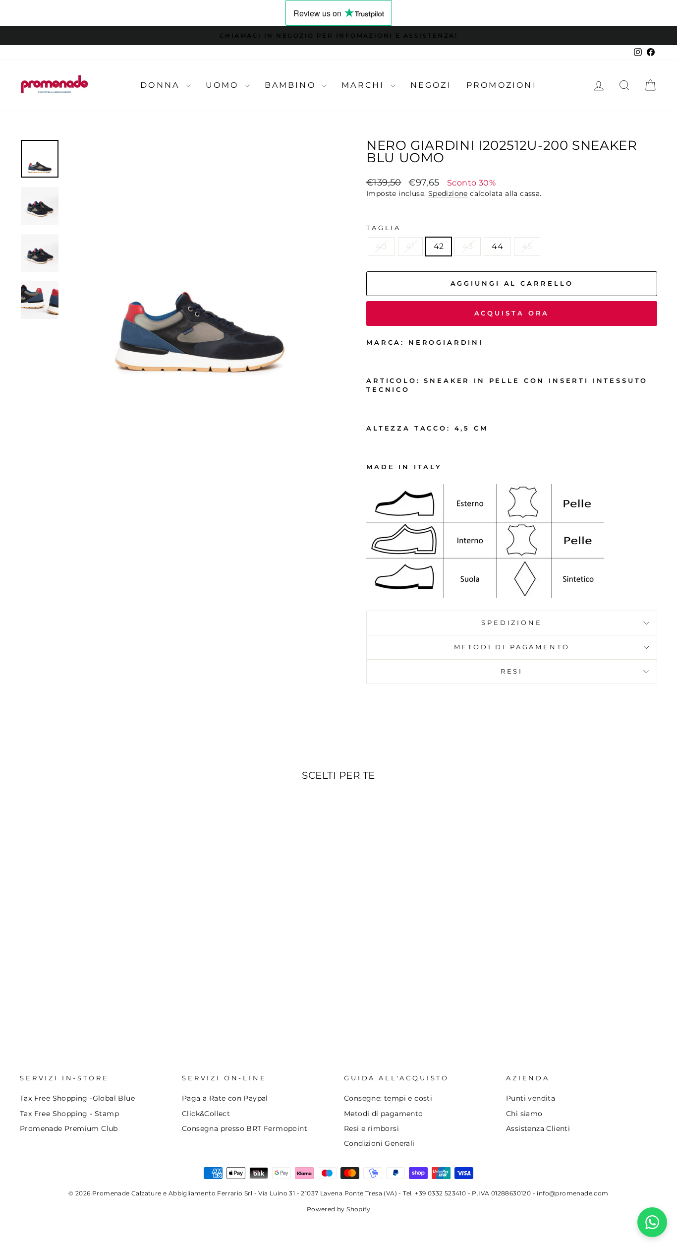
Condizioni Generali (379, 1143)
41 (410, 246)
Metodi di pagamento (383, 1114)
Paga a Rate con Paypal (225, 1098)
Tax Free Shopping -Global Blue (77, 1098)
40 (381, 246)
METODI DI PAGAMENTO (512, 647)
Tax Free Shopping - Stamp (69, 1114)
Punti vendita (530, 1098)
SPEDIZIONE (511, 622)
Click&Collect (206, 1114)
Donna (161, 85)
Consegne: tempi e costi (388, 1098)
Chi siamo (524, 1114)
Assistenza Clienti (538, 1128)
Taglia (383, 228)
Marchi (364, 85)
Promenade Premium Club (69, 1128)
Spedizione (448, 193)
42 (439, 246)
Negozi (430, 85)
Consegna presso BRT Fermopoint (244, 1128)
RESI (512, 671)
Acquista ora (512, 313)
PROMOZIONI (501, 85)
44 (497, 246)
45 (527, 246)
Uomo (224, 85)
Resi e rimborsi (371, 1128)
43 (467, 246)
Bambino (292, 85)
